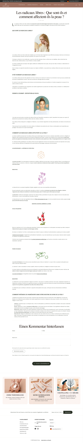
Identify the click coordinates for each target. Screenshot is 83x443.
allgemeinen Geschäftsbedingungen (43, 355)
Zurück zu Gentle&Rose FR (42, 363)
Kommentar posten (18, 351)
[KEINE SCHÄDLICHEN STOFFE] (41, 386)
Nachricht (14, 337)
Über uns (48, 4)
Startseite (22, 4)
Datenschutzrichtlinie (24, 429)
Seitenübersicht (23, 431)
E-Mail (43, 330)
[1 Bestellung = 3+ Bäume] (67, 385)
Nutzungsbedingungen (24, 427)
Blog (41, 4)
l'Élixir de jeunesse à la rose (41, 199)
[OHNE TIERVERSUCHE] (15, 386)
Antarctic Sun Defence (42, 273)
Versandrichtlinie (23, 425)
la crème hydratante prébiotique (39, 239)
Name (13, 330)
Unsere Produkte (33, 4)
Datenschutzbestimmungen (57, 355)
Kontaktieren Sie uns (24, 423)
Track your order (59, 4)
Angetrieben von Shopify (46, 440)
